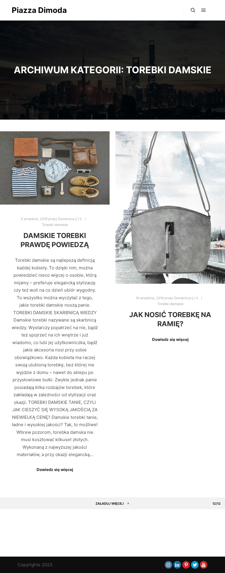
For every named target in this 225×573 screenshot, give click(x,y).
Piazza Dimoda (39, 10)
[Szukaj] (193, 10)
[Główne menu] (203, 10)
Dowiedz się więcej (55, 469)
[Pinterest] (186, 565)
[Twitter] (195, 565)
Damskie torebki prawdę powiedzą (55, 240)
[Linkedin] (177, 565)
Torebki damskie (55, 225)
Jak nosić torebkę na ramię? (170, 319)
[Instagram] (168, 565)
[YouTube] (203, 565)
